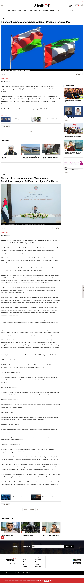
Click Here (28, 580)
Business (14, 10)
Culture (24, 10)
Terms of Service (51, 557)
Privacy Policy (38, 566)
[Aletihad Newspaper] (42, 5)
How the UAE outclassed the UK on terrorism (9, 156)
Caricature (45, 10)
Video (31, 10)
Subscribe (68, 546)
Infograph (52, 10)
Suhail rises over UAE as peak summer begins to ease (8, 534)
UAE (5, 10)
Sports (20, 10)
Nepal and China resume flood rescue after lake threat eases (31, 534)
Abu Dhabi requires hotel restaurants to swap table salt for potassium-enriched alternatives (51, 156)
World (9, 10)
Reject (51, 580)
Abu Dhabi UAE (12, 0)
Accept (46, 580)
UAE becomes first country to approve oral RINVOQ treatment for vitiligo (50, 534)
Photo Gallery (37, 10)
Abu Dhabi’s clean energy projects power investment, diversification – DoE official (30, 156)
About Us (37, 564)
